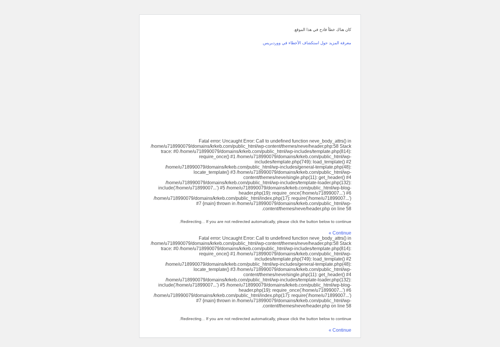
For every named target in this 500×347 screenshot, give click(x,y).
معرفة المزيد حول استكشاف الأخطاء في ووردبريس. (306, 42)
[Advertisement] (250, 92)
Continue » (340, 232)
